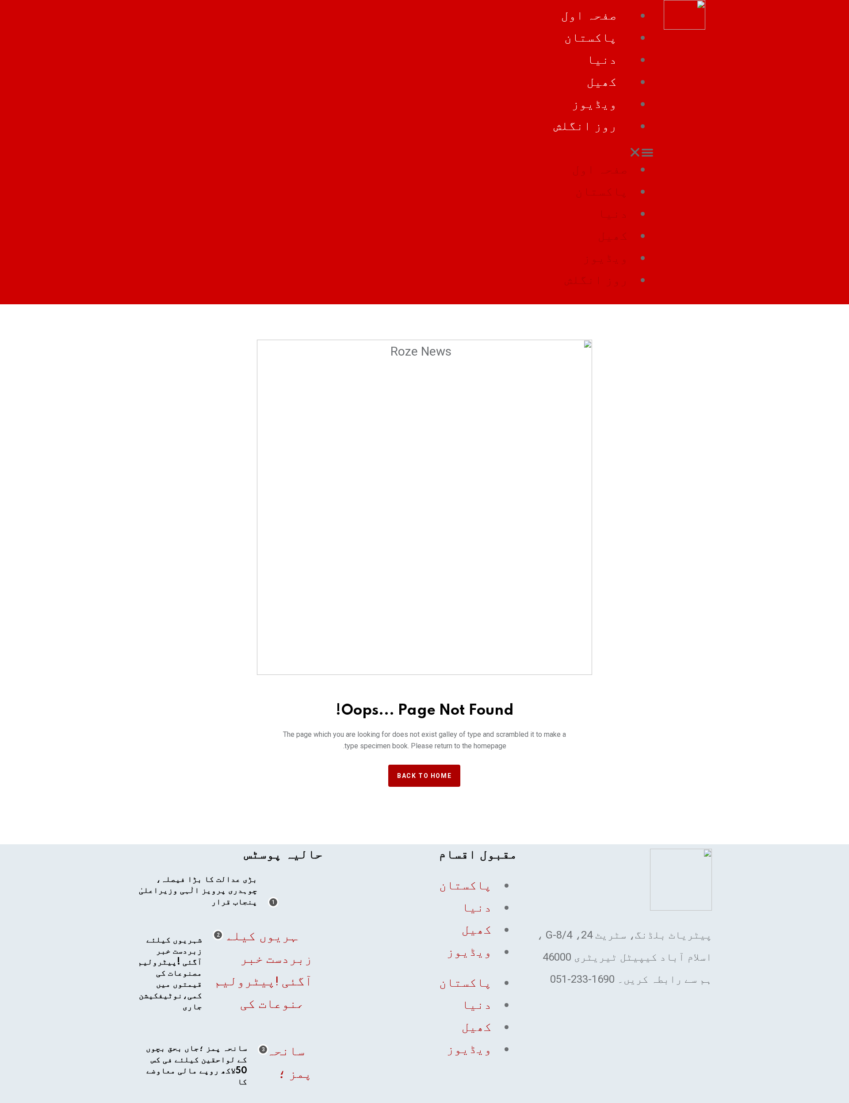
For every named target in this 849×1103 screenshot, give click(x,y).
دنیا (602, 59)
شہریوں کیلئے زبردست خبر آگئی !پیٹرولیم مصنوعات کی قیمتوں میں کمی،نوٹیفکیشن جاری (170, 973)
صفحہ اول (589, 15)
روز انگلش (585, 126)
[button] (395, 152)
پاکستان (590, 37)
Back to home (424, 775)
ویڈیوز (594, 103)
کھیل (602, 81)
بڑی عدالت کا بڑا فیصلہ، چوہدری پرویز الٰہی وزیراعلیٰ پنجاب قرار (198, 890)
